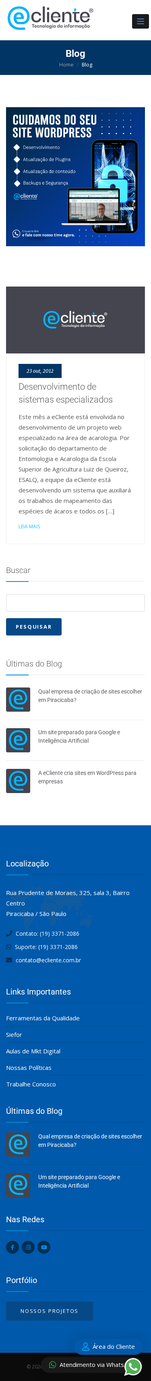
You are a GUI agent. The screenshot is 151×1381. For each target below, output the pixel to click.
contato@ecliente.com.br (48, 960)
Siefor (14, 1034)
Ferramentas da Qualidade (43, 1018)
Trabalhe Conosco (31, 1084)
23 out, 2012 (40, 371)
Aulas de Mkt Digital (33, 1051)
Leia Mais (29, 526)
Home (66, 64)
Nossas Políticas (29, 1067)
